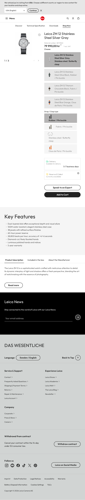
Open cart (78, 18)
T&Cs (49, 485)
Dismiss (41, 10)
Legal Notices (35, 479)
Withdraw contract (67, 444)
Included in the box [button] (36, 260)
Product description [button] (14, 260)
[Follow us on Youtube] (12, 465)
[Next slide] (38, 60)
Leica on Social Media (65, 465)
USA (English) (11, 10)
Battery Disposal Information (15, 485)
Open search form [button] (68, 18)
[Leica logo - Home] (43, 18)
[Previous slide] (34, 60)
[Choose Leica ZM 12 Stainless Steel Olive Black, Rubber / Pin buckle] (62, 75)
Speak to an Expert (62, 187)
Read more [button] (13, 285)
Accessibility (49, 479)
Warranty (61, 479)
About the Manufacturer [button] (59, 260)
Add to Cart (62, 194)
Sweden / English (28, 357)
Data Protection (20, 479)
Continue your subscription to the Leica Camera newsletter (78, 317)
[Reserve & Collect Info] (78, 173)
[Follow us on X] (29, 465)
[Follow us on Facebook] (18, 465)
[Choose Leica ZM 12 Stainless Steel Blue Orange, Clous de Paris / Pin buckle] (62, 102)
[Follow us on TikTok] (24, 465)
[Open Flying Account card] (73, 18)
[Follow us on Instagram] (6, 465)
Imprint (7, 479)
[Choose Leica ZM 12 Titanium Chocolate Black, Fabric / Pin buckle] (62, 89)
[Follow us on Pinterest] (35, 465)
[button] (78, 357)
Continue (33, 10)
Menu (12, 18)
